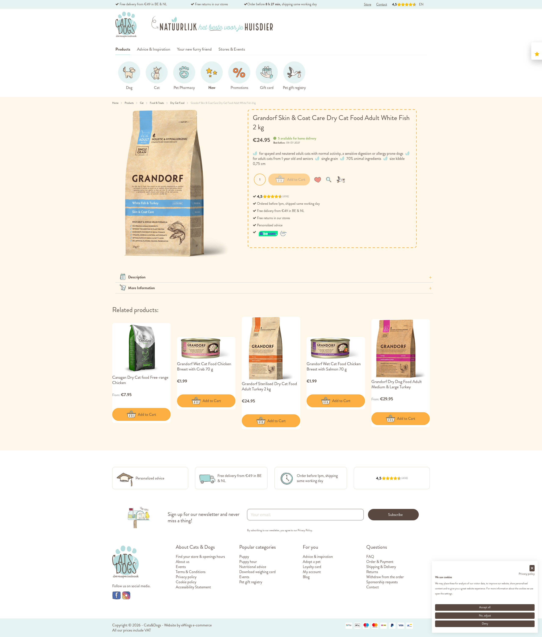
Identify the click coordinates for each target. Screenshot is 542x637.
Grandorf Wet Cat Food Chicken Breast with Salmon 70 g (334, 366)
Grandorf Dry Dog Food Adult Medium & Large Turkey (396, 384)
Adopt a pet (312, 561)
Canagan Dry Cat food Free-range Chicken (140, 380)
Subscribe (395, 514)
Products (129, 103)
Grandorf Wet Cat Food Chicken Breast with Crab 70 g (204, 366)
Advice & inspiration (318, 556)
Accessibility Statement (193, 587)
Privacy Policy (305, 530)
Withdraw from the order (385, 577)
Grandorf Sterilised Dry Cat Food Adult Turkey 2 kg (269, 386)
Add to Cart (147, 414)
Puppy (244, 556)
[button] (318, 179)
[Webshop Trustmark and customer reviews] (273, 232)
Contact (372, 587)
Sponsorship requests (382, 582)
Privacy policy (186, 577)
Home (115, 103)
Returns (372, 572)
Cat (142, 103)
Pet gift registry (250, 582)
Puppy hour (248, 561)
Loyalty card (312, 566)
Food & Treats (157, 103)
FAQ (370, 556)
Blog (306, 577)
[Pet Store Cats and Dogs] (126, 25)
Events (181, 566)
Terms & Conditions (190, 572)
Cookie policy (186, 582)
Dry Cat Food (177, 103)
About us (182, 561)
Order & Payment (379, 561)
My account (312, 572)
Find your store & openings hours (200, 556)
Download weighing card (257, 572)
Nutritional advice (252, 566)
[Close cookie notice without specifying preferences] (532, 568)
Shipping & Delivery (381, 566)
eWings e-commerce (196, 625)
